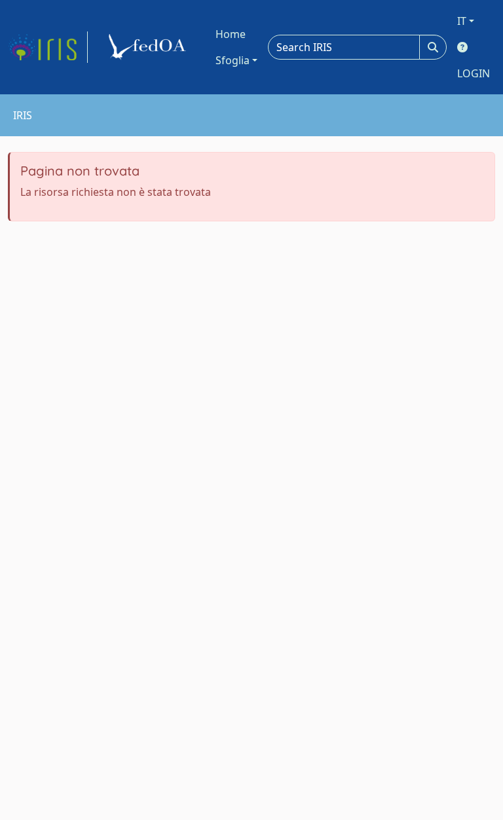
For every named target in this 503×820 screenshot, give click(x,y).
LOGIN (473, 73)
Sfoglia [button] (232, 60)
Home (230, 34)
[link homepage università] (149, 47)
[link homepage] (48, 47)
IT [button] (461, 21)
